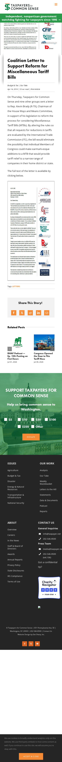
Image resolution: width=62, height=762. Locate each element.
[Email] (46, 312)
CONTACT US (46, 522)
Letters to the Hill (48, 489)
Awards (11, 554)
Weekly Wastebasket (46, 482)
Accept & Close (31, 756)
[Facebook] (13, 312)
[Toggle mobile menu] (56, 4)
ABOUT (11, 522)
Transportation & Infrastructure (15, 496)
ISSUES (11, 463)
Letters (16, 286)
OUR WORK (47, 463)
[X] (22, 312)
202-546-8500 (49, 538)
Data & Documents (49, 500)
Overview (11, 529)
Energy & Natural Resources (15, 488)
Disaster (11, 481)
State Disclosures (15, 570)
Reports (43, 511)
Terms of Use (13, 581)
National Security (15, 503)
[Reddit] (30, 312)
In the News (13, 540)
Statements (45, 495)
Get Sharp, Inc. (39, 634)
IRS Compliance (14, 576)
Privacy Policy (13, 565)
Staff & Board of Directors (15, 547)
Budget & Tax (12, 85)
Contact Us (47, 631)
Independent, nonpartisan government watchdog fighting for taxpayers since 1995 (29, 18)
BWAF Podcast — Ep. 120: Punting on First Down (17, 356)
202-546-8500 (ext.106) (49, 556)
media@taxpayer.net (51, 549)
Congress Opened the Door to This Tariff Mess (43, 356)
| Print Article (34, 89)
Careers (11, 535)
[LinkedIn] (38, 312)
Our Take (23, 85)
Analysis (44, 470)
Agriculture (12, 470)
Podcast (43, 506)
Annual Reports (14, 559)
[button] (9, 349)
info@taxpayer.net (51, 533)
